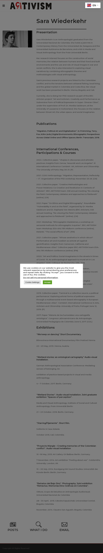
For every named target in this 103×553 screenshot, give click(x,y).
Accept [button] (47, 282)
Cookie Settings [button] (32, 282)
